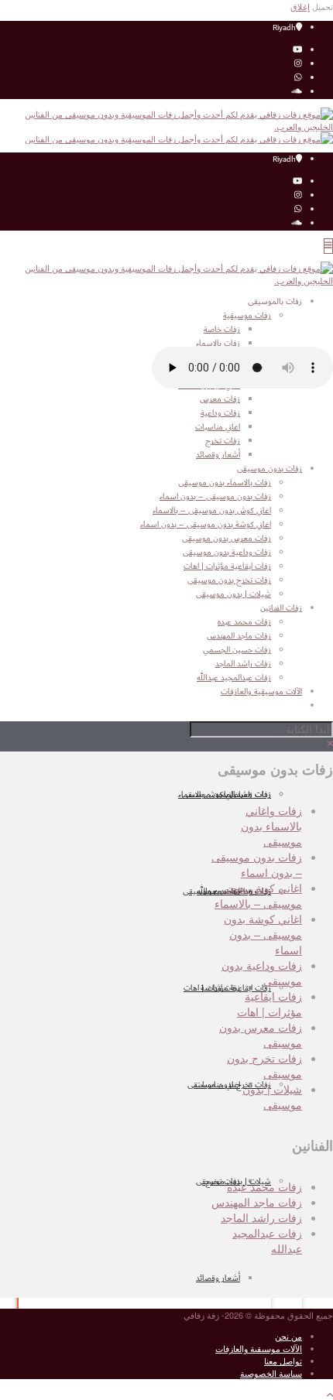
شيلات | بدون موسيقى (233, 594)
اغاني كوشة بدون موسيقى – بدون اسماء (205, 525)
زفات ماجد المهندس (256, 1202)
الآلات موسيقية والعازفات (258, 1348)
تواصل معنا (283, 1360)
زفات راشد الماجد (261, 1217)
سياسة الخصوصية (271, 1373)
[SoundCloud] (296, 92)
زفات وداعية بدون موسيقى (227, 553)
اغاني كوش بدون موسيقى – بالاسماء (212, 511)
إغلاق (300, 6)
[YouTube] (297, 50)
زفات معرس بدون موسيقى (226, 539)
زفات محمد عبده (264, 1186)
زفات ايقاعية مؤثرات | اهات (227, 988)
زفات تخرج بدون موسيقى (229, 1085)
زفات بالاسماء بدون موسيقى (224, 483)
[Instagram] (298, 64)
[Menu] (328, 246)
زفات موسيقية (247, 316)
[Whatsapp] (298, 78)
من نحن (288, 1336)
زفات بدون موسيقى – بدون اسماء (215, 497)
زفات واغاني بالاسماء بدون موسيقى (271, 826)
